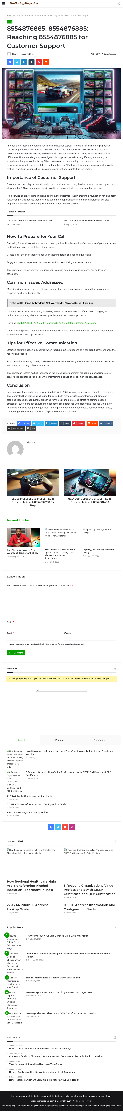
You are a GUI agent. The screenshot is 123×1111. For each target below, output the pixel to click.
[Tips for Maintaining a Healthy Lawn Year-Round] (15, 982)
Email (10, 633)
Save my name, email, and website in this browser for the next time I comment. (47, 644)
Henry (15, 54)
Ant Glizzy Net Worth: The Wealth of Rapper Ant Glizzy (22, 551)
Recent (21, 740)
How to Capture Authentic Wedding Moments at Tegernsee (59, 992)
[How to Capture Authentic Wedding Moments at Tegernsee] (15, 1000)
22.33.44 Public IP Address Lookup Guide (29, 220)
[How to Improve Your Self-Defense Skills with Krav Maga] (15, 942)
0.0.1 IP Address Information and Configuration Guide (36, 804)
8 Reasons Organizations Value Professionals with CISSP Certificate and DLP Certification (90, 890)
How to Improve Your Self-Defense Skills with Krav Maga (57, 935)
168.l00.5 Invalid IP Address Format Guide (86, 220)
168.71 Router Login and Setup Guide (27, 812)
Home (12, 15)
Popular (59, 740)
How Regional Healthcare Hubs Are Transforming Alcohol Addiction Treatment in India (32, 886)
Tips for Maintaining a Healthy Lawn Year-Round (53, 977)
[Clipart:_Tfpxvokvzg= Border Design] (99, 537)
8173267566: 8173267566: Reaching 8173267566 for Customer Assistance (56, 323)
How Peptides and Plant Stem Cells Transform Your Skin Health (61, 1013)
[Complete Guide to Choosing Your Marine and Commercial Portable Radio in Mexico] (15, 963)
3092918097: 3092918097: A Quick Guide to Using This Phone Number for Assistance (60, 554)
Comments (99, 740)
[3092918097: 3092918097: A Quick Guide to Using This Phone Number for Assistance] (61, 537)
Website (68, 633)
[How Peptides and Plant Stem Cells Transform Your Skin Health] (15, 1018)
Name (10, 622)
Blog (18, 15)
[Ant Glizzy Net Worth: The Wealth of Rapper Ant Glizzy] (23, 537)
